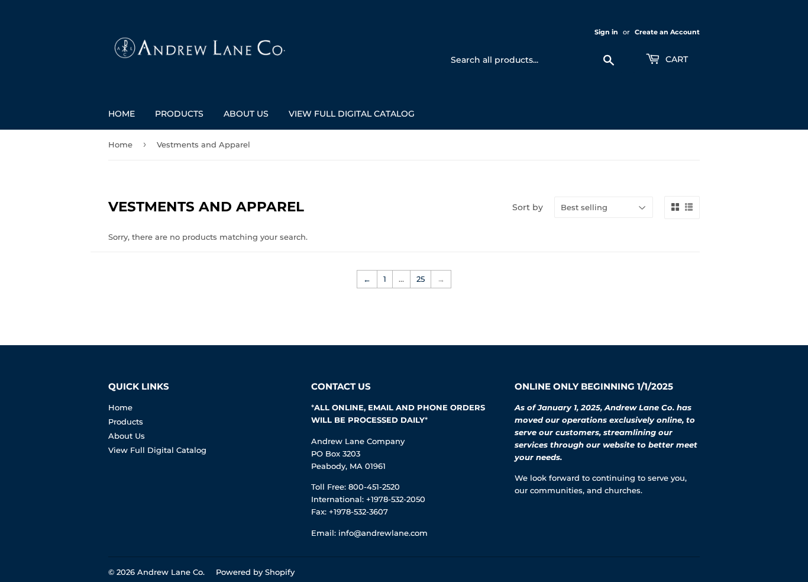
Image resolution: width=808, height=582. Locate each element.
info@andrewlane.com (383, 533)
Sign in (606, 32)
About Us (246, 113)
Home (121, 113)
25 (420, 279)
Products (179, 113)
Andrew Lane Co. (171, 572)
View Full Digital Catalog (352, 113)
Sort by (527, 207)
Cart (675, 59)
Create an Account (667, 32)
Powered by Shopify (255, 572)
